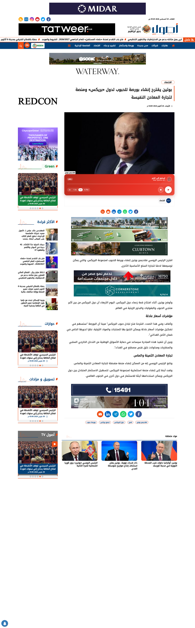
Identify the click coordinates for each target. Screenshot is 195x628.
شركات (154, 45)
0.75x (86, 189)
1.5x (75, 189)
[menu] (69, 45)
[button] (42, 208)
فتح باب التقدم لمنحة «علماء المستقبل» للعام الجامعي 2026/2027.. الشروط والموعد (106, 39)
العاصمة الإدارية (82, 45)
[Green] (38, 45)
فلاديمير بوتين (142, 422)
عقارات (164, 45)
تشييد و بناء (110, 45)
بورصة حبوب (91, 422)
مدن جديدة (142, 45)
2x (70, 189)
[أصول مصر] (165, 29)
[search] (21, 45)
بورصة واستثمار (126, 45)
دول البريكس (119, 422)
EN (27, 45)
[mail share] (108, 212)
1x (80, 189)
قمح (130, 422)
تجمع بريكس (104, 422)
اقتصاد (97, 45)
